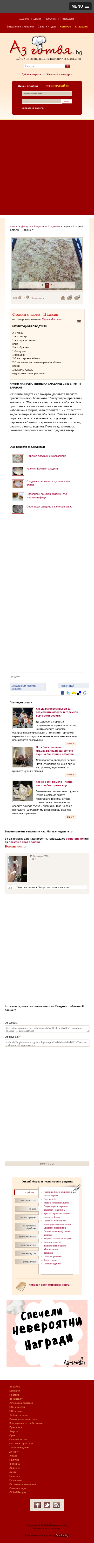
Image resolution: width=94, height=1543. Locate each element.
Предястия (15, 1427)
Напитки (14, 1459)
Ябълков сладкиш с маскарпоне (46, 455)
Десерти (26, 226)
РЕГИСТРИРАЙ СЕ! (58, 86)
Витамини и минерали (20, 26)
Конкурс (65, 26)
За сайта (14, 1386)
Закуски (13, 1431)
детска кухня (29, 1261)
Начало (14, 226)
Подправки (67, 18)
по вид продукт (28, 1217)
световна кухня (28, 1253)
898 (15, 298)
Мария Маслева (51, 319)
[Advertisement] (47, 168)
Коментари (38, 298)
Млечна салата (51, 1249)
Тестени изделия (19, 1447)
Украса (13, 1455)
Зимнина (14, 1463)
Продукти (50, 18)
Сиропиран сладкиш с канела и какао (49, 506)
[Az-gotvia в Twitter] (47, 1505)
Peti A (33, 859)
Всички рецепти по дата (23, 1419)
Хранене (24, 18)
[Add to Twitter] (68, 696)
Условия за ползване (21, 1403)
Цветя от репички (52, 1256)
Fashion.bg (62, 1535)
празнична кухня (27, 1236)
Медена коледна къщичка (56, 1202)
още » (70, 743)
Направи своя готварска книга (49, 1284)
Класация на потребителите (26, 1423)
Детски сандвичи (52, 1263)
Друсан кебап (50, 1199)
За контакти (16, 1398)
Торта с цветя (50, 1260)
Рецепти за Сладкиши (47, 226)
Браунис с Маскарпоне (55, 1227)
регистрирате (75, 838)
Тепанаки (48, 1253)
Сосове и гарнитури (21, 1443)
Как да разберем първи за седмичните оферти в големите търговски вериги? (57, 712)
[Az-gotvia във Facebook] (37, 1505)
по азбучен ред (28, 1200)
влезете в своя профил (24, 842)
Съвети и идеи (47, 26)
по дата (32, 1209)
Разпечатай (67, 685)
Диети (37, 18)
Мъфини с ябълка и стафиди (58, 1238)
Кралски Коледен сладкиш (43, 468)
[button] (80, 6)
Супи (12, 1435)
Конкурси (14, 1390)
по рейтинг (29, 1192)
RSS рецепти (17, 1407)
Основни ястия (18, 1439)
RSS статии (16, 1411)
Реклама (14, 1394)
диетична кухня (28, 1245)
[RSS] (56, 1505)
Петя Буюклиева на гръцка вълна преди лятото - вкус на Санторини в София (55, 750)
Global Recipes (17, 1492)
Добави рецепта (31, 74)
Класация (81, 26)
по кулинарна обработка (29, 1227)
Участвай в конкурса (59, 74)
